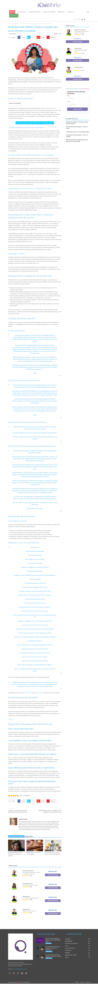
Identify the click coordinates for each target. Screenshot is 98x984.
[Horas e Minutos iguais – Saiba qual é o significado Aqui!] (40, 940)
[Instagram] (77, 19)
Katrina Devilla (13, 33)
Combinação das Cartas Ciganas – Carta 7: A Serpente (77, 135)
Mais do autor (29, 836)
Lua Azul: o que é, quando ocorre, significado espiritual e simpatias (18, 811)
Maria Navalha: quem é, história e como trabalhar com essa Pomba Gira (50, 811)
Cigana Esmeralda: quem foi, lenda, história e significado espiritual (15, 854)
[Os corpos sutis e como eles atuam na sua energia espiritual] (53, 845)
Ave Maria (27, 692)
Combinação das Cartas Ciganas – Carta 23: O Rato (53, 955)
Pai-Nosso (40, 692)
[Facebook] (74, 19)
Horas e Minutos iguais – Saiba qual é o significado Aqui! (53, 940)
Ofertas (77, 982)
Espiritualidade (34, 12)
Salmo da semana (49, 12)
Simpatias (60, 12)
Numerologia (48, 943)
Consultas (88, 982)
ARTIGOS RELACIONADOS (16, 836)
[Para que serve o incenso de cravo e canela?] (34, 845)
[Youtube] (85, 19)
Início (9, 23)
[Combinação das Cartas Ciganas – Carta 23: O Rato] (40, 956)
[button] (88, 12)
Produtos (82, 982)
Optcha (10, 719)
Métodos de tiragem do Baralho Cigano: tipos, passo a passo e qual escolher (77, 140)
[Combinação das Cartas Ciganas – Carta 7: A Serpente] (40, 948)
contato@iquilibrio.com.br (20, 969)
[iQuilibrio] (49, 5)
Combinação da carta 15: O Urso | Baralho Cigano (78, 131)
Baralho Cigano (49, 951)
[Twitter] (82, 19)
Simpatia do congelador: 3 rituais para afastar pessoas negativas (77, 122)
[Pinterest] (79, 19)
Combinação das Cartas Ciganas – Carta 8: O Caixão (77, 127)
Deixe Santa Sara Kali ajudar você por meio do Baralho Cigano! (34, 123)
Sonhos (70, 12)
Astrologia (21, 12)
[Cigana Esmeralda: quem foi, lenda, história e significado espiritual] (16, 845)
